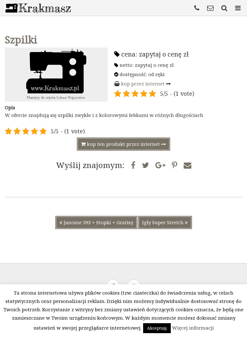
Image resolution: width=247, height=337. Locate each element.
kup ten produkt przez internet (123, 144)
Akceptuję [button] (157, 328)
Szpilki (21, 39)
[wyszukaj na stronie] (225, 8)
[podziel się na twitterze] (145, 165)
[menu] (238, 8)
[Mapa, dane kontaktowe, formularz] (211, 8)
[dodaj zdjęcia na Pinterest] (174, 165)
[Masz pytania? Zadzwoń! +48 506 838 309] (197, 8)
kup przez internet (143, 83)
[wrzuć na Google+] (160, 165)
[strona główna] (38, 14)
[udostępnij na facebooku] (133, 165)
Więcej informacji (193, 327)
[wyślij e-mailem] (187, 165)
